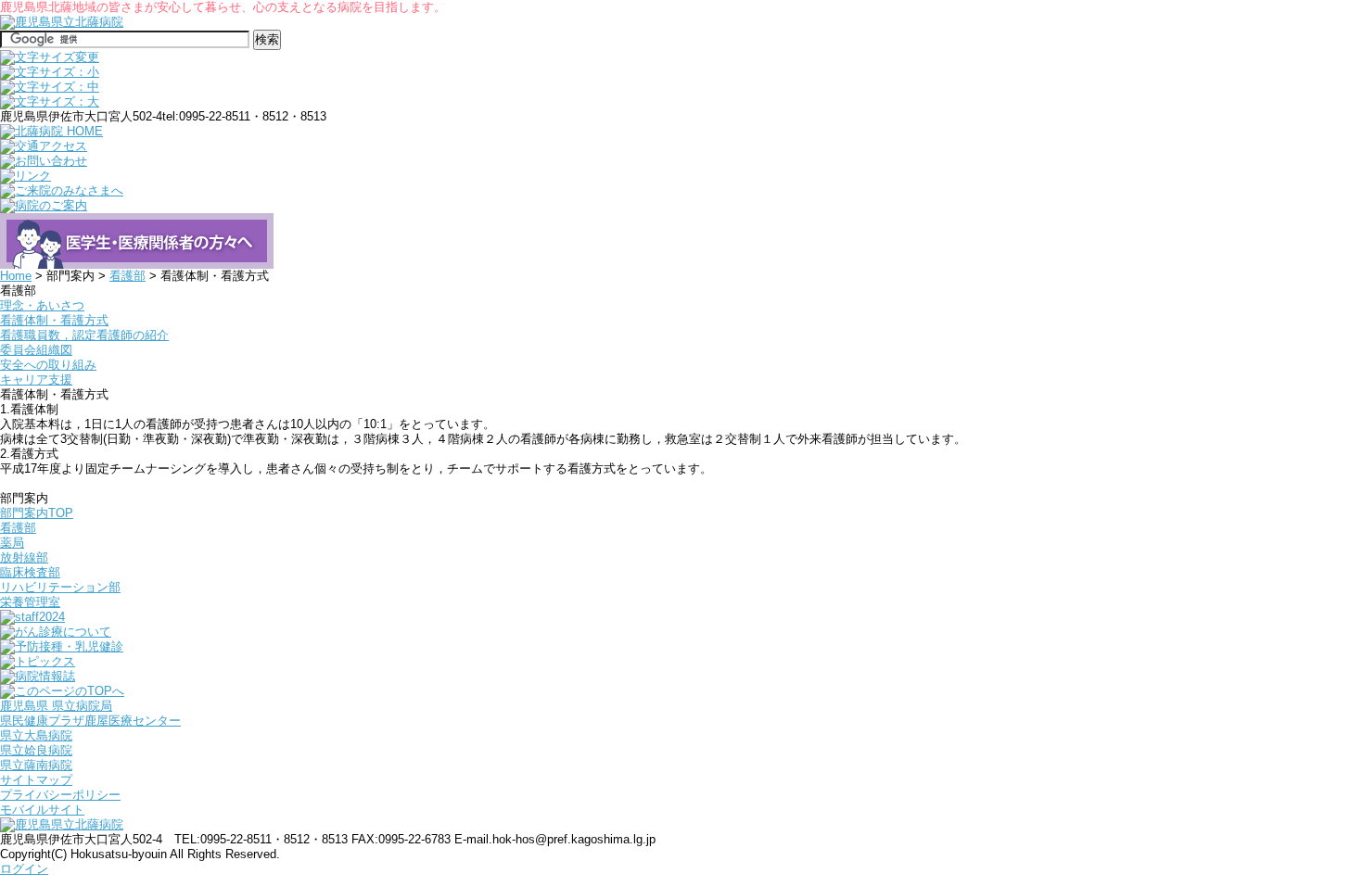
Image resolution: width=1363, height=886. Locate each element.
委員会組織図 (36, 350)
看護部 (127, 276)
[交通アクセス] (43, 146)
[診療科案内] (137, 261)
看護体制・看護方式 (54, 320)
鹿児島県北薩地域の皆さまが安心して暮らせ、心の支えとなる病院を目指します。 (223, 7)
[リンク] (25, 176)
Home (16, 276)
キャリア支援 (36, 379)
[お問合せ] (43, 161)
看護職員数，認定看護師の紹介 (84, 335)
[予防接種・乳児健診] (61, 646)
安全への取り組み (48, 365)
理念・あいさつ (42, 305)
